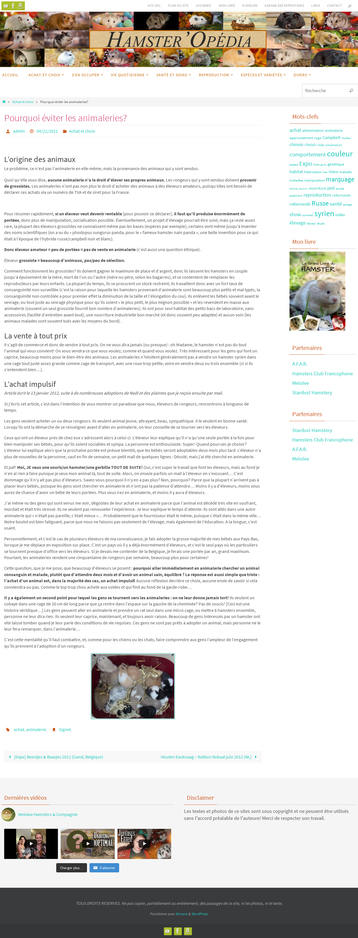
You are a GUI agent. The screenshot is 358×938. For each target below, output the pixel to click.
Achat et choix (23, 101)
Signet (65, 729)
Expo (305, 163)
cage (317, 137)
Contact (334, 5)
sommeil (307, 215)
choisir (310, 144)
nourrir (303, 188)
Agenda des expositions (284, 5)
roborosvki (341, 195)
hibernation (313, 172)
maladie (345, 172)
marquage (340, 179)
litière (333, 171)
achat (19, 729)
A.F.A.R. (299, 364)
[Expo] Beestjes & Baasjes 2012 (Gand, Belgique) (58, 757)
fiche (316, 164)
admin (19, 131)
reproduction (317, 195)
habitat (296, 171)
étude (320, 223)
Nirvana (181, 913)
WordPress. (199, 913)
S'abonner (107, 867)
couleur (340, 153)
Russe (320, 203)
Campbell (331, 137)
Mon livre (227, 5)
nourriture (317, 188)
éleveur (311, 223)
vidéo (340, 214)
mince (293, 188)
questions (295, 195)
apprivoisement (301, 137)
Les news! (203, 5)
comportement (307, 154)
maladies (296, 180)
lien (325, 172)
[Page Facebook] (13, 5)
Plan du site (178, 5)
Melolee (300, 383)
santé (336, 203)
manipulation (314, 180)
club (320, 144)
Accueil (154, 5)
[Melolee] (5, 5)
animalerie (36, 729)
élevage (297, 222)
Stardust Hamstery (312, 392)
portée (340, 188)
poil (331, 188)
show (295, 214)
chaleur (346, 138)
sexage (347, 204)
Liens (315, 5)
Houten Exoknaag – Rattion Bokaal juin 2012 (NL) (207, 757)
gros (323, 164)
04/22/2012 (47, 131)
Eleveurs (249, 5)
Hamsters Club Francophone (322, 373)
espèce (293, 164)
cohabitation (333, 145)
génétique (336, 164)
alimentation (313, 130)
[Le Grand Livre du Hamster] (20, 5)
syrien (324, 213)
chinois (296, 144)
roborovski (299, 204)
